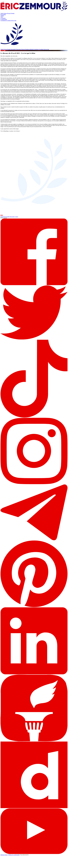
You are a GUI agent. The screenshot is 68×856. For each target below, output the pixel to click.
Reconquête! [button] (3, 14)
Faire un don (13, 20)
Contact (16, 216)
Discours (9, 13)
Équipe (5, 13)
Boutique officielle (29, 49)
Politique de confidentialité (13, 854)
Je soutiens (8, 20)
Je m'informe (3, 20)
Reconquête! (13, 49)
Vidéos (2, 13)
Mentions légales (4, 854)
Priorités (12, 13)
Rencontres (18, 49)
